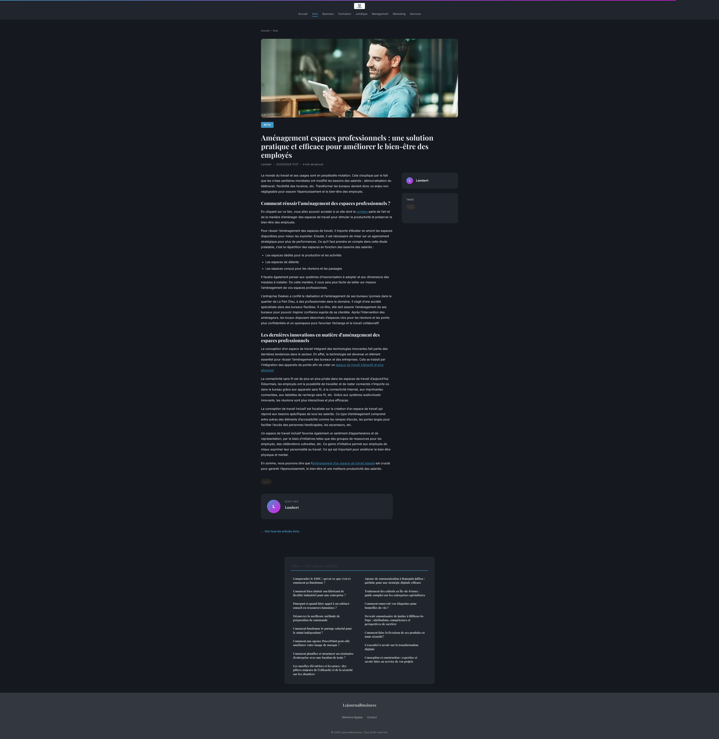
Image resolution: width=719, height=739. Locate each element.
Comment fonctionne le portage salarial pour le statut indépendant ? (322, 630)
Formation (344, 13)
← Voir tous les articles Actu (280, 531)
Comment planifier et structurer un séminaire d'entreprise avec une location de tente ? (323, 655)
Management (380, 13)
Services (415, 13)
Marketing (399, 13)
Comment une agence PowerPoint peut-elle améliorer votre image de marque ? (321, 643)
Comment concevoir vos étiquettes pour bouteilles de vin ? (391, 605)
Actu (315, 13)
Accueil (303, 13)
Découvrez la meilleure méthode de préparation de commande (316, 618)
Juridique (361, 13)
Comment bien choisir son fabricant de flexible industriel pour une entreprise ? (319, 593)
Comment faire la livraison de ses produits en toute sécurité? (395, 634)
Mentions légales (352, 717)
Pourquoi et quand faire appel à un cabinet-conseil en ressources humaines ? (321, 605)
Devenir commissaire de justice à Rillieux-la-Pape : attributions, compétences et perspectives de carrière (394, 620)
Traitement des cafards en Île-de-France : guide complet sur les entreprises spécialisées (395, 593)
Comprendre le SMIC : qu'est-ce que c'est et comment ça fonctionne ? (322, 580)
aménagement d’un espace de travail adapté (343, 463)
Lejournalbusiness (359, 705)
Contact (372, 717)
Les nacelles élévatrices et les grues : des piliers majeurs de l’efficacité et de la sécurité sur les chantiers (323, 670)
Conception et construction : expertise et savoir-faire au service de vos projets (391, 659)
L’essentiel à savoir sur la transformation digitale (391, 647)
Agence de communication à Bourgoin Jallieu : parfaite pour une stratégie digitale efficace (395, 580)
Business (328, 13)
